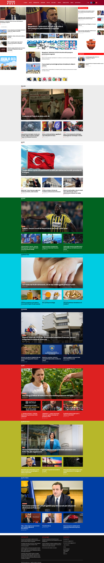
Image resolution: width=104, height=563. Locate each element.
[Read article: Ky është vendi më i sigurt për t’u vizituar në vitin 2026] (73, 406)
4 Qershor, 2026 (66, 360)
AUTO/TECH (77, 2)
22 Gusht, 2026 (81, 13)
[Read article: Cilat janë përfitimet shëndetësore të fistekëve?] (73, 295)
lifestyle (24, 393)
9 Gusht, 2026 (45, 304)
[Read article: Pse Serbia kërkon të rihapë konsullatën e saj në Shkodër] (81, 65)
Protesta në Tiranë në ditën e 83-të (36, 116)
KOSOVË (29, 22)
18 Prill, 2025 (25, 509)
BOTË (30, 2)
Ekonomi (24, 335)
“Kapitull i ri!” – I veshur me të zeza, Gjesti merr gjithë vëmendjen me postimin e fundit (50, 415)
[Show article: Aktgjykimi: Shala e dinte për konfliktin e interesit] (74, 35)
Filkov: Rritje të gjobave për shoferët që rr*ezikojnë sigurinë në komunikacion (30, 527)
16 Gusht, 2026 (10, 38)
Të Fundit (3, 18)
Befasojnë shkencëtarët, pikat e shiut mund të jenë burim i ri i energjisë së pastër (72, 471)
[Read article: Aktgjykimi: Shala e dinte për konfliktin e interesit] (3, 37)
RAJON (43, 132)
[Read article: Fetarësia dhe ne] (52, 518)
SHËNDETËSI (36, 2)
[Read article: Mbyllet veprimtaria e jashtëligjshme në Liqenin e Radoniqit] (100, 26)
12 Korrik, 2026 (25, 397)
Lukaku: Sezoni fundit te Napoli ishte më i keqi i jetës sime (44, 228)
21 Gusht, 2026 (81, 26)
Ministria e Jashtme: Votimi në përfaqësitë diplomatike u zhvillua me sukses (51, 359)
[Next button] (77, 30)
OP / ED (48, 2)
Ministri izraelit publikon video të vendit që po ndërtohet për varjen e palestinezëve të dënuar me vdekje (73, 192)
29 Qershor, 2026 (26, 341)
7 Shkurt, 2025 (24, 530)
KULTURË (53, 2)
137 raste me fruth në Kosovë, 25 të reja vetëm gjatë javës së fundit (48, 285)
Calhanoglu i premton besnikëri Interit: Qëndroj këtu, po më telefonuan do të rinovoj (73, 248)
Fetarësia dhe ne (46, 525)
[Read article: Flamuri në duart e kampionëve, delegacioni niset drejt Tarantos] (52, 239)
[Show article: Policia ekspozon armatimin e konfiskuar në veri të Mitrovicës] (37, 35)
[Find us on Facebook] (91, 3)
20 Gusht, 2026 (45, 137)
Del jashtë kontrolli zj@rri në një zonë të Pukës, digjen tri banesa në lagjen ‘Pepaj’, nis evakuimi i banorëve (30, 136)
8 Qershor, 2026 (24, 361)
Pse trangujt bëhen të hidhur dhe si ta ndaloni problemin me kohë (47, 396)
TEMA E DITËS (66, 2)
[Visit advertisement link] (52, 45)
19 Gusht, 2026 (10, 32)
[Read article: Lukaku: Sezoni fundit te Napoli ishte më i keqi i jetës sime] (52, 216)
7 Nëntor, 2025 (66, 416)
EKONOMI (43, 2)
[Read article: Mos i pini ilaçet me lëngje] (52, 295)
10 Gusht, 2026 (24, 305)
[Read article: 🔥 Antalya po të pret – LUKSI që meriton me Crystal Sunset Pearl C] (31, 406)
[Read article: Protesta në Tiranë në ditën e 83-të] (52, 104)
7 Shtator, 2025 (25, 453)
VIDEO (72, 2)
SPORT (59, 2)
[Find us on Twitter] (94, 3)
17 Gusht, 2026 (66, 137)
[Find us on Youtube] (96, 3)
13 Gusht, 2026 (10, 44)
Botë (22, 188)
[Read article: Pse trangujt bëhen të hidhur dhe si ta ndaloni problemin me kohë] (52, 383)
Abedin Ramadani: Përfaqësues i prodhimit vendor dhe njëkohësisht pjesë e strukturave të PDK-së (46, 26)
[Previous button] (77, 32)
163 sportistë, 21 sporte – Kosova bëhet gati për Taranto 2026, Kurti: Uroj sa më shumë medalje (29, 248)
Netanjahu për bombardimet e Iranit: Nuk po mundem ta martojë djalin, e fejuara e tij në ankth (30, 471)
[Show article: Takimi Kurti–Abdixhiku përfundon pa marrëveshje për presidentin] (66, 35)
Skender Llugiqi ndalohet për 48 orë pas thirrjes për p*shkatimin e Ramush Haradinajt (16, 49)
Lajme (22, 132)
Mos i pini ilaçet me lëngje (48, 302)
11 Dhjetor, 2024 (45, 527)
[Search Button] (88, 2)
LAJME (25, 2)
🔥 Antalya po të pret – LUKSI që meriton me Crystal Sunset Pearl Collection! (29, 415)
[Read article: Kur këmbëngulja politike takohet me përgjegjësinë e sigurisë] (81, 59)
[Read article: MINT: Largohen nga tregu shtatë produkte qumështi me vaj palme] (3, 43)
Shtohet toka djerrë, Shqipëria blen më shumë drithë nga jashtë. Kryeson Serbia (30, 359)
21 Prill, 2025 (45, 472)
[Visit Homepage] (11, 3)
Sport (24, 226)
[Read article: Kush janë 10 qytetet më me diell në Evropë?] (52, 462)
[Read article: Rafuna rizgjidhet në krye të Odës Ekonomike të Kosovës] (73, 349)
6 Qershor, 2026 (45, 361)
